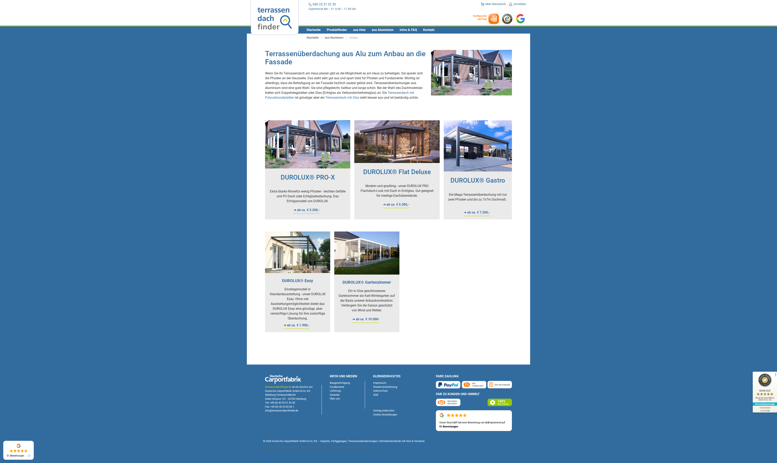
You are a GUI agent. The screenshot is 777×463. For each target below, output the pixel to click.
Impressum (379, 382)
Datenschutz (380, 390)
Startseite (313, 37)
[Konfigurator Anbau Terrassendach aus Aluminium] (307, 167)
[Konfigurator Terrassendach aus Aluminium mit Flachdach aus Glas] (396, 162)
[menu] (388, 30)
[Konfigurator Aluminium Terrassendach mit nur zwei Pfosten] (478, 170)
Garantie (335, 394)
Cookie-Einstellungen (385, 414)
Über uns (335, 398)
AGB (375, 394)
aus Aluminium (334, 37)
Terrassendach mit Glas (342, 97)
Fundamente (337, 386)
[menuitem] (314, 30)
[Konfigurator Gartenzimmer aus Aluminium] (366, 273)
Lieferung (335, 390)
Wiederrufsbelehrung (385, 386)
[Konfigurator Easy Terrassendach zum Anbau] (297, 272)
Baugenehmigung (340, 382)
